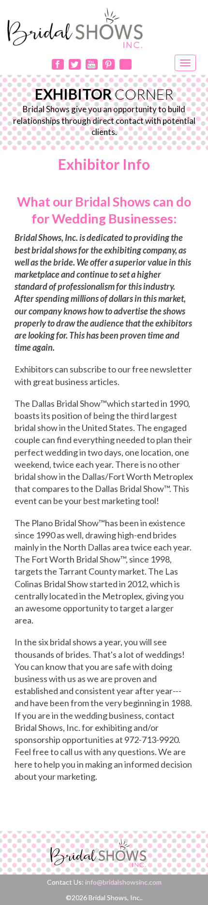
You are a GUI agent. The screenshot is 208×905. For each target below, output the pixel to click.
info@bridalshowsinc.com (123, 882)
